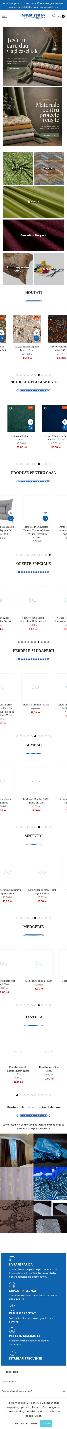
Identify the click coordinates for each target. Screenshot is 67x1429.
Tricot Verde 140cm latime (41, 436)
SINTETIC (33, 836)
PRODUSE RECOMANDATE (33, 382)
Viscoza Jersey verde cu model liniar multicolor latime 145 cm (12, 350)
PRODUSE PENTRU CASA (33, 473)
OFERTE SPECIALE (33, 564)
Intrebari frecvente (25, 1358)
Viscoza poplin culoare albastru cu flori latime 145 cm (47, 350)
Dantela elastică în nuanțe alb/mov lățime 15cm (18, 1071)
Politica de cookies (26, 1423)
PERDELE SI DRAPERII (33, 651)
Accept (46, 1423)
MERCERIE (33, 927)
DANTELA (33, 1017)
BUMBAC (33, 745)
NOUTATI (33, 293)
